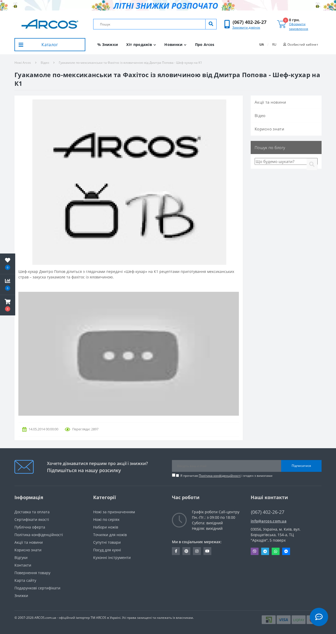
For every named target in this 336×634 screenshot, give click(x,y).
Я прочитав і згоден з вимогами (226, 475)
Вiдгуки (21, 557)
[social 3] (197, 551)
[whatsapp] (276, 551)
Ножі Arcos (22, 62)
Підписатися (301, 465)
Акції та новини (270, 102)
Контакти (22, 565)
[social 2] (186, 551)
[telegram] (265, 551)
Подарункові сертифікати (37, 587)
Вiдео (45, 62)
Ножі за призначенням (114, 511)
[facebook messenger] (286, 551)
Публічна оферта (29, 527)
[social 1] (176, 551)
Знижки (21, 595)
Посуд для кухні (107, 549)
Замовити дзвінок (246, 27)
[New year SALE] (168, 5)
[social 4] (207, 551)
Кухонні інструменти (112, 557)
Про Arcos (204, 44)
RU (274, 44)
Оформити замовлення (298, 26)
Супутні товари (107, 542)
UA (261, 44)
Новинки (173, 44)
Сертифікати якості (31, 519)
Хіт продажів (139, 44)
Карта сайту (25, 580)
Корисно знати (269, 128)
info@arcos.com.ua (268, 521)
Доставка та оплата (32, 511)
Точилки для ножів (110, 534)
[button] (249, 22)
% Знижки (107, 44)
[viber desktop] (255, 551)
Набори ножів (105, 527)
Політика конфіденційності (220, 475)
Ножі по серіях (106, 519)
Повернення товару (32, 572)
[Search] (210, 24)
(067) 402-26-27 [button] (267, 512)
